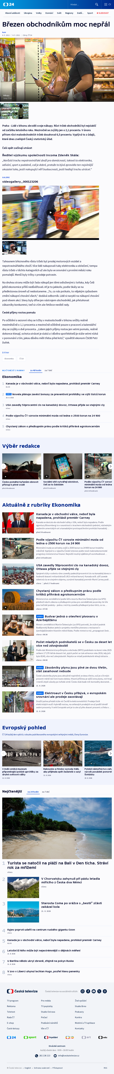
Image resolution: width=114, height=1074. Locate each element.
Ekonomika (9, 358)
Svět (59, 13)
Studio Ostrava (48, 1011)
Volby (39, 13)
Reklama (11, 1006)
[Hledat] (96, 4)
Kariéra (78, 1017)
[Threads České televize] (105, 991)
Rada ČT (11, 1017)
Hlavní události (12, 13)
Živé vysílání (80, 1000)
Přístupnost (58, 1068)
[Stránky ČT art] (86, 1037)
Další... (80, 13)
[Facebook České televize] (88, 991)
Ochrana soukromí (41, 1068)
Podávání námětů (49, 1022)
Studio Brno (80, 1006)
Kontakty (79, 1028)
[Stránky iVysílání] (51, 1037)
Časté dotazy (13, 1028)
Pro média (46, 1000)
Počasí (44, 1017)
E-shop (10, 1022)
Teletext (11, 1011)
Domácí (49, 13)
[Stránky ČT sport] (30, 1037)
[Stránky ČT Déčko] (70, 1037)
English (28, 1068)
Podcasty (79, 1011)
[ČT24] (8, 4)
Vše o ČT (45, 1028)
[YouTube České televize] (93, 991)
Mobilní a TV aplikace (85, 1022)
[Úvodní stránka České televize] (22, 991)
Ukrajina (28, 13)
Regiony (69, 13)
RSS (105, 1068)
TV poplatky (47, 1006)
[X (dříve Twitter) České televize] (99, 991)
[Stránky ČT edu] (102, 1037)
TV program (12, 1000)
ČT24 (21, 358)
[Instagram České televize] (82, 991)
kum (4, 32)
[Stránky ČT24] (11, 1037)
